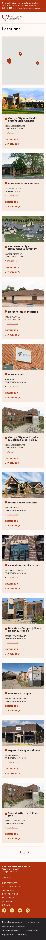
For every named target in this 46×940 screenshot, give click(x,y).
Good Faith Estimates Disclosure (13, 926)
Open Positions (10, 894)
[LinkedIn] (12, 910)
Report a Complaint (33, 930)
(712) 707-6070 (12, 386)
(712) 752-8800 (12, 324)
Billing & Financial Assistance (12, 922)
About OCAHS (9, 897)
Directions (10, 139)
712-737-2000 (7, 877)
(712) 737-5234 (12, 452)
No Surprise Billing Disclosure (12, 930)
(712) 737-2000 (12, 133)
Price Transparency (32, 922)
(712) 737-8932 (12, 261)
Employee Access (8, 934)
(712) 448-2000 (12, 195)
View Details (11, 144)
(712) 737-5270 (12, 577)
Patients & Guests (11, 887)
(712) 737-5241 (12, 827)
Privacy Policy (22, 934)
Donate (6, 905)
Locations (7, 901)
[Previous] (16, 852)
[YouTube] (20, 910)
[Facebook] (4, 910)
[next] (28, 852)
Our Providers (9, 883)
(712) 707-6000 (12, 514)
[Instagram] (28, 910)
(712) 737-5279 (12, 643)
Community (8, 890)
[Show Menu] (42, 18)
